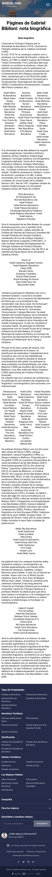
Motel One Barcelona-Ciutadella (35, 784)
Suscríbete (42, 824)
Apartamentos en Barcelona (9, 699)
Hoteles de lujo (32, 765)
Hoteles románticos (10, 769)
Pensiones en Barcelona (36, 694)
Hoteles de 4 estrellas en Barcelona (37, 743)
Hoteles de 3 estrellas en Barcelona (12, 750)
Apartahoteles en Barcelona (9, 706)
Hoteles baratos (8, 762)
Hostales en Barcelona (36, 698)
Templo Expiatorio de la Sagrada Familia (36, 726)
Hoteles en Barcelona (10, 694)
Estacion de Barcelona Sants (11, 719)
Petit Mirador (7, 790)
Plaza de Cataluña (9, 725)
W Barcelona (31, 779)
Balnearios (6, 765)
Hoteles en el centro (34, 762)
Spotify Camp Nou (9, 732)
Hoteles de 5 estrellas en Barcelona (12, 743)
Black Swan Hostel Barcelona (9, 784)
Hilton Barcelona (8, 779)
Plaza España (32, 718)
